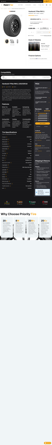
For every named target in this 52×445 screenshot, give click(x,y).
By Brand (5, 8)
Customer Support (39, 1)
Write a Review (42, 123)
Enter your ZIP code (47, 35)
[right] (40, 5)
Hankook (9, 8)
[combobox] (5, 78)
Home (2, 8)
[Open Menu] (1, 5)
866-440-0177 (47, 1)
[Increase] (33, 32)
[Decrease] (30, 32)
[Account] (46, 5)
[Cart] (50, 5)
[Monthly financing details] (50, 28)
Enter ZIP (4, 1)
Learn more (47, 192)
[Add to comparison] (21, 16)
